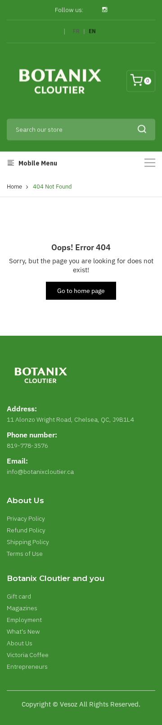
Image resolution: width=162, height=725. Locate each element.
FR (76, 31)
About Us (19, 643)
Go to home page (81, 291)
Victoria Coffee (28, 655)
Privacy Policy (26, 518)
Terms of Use (25, 553)
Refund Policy (26, 530)
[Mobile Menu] (149, 162)
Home (14, 186)
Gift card (19, 596)
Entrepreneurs (27, 666)
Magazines (22, 608)
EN (92, 31)
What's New (23, 631)
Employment (24, 620)
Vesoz (68, 704)
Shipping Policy (28, 542)
